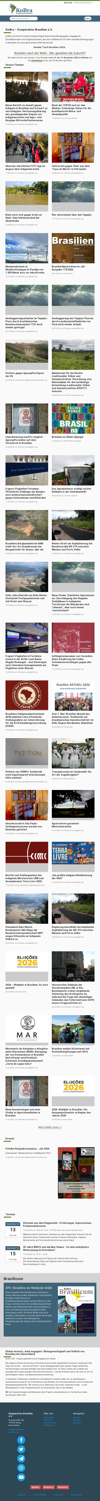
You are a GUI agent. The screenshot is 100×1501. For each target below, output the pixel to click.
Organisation (49, 1418)
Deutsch (68, 3)
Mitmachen (63, 1487)
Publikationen (49, 1425)
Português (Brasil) (83, 3)
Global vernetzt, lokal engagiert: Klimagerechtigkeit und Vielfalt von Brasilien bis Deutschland (45, 1353)
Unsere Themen (14, 64)
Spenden (35, 1487)
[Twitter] (21, 1449)
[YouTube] (21, 1477)
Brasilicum (13, 1278)
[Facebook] (21, 1440)
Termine (10, 1214)
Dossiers (76, 1420)
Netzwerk (77, 1423)
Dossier (10, 1138)
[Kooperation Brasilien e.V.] (21, 8)
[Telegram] (21, 1458)
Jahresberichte (50, 1423)
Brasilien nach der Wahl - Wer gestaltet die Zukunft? (50, 53)
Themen (76, 1418)
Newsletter (48, 1487)
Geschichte (48, 1420)
